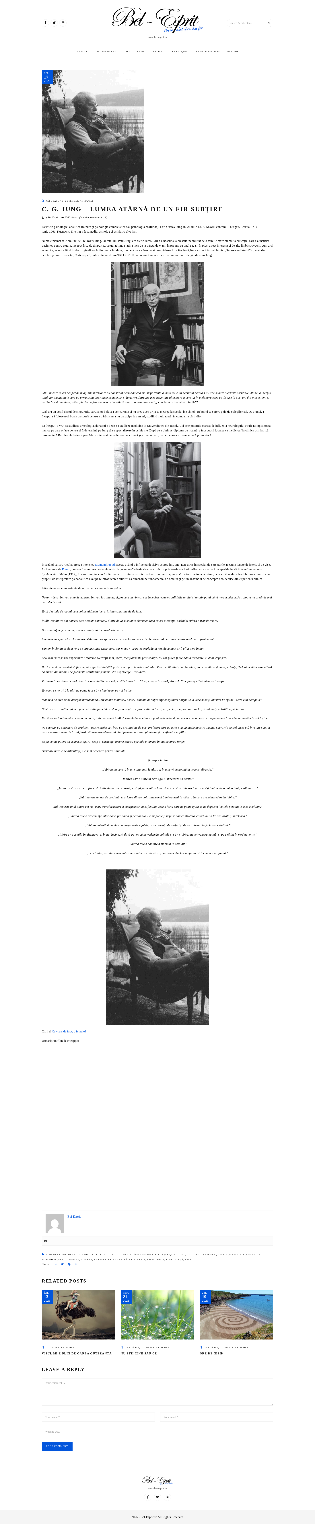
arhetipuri (90, 1254)
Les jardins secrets (207, 51)
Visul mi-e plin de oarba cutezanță (77, 1353)
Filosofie (49, 1259)
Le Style (157, 51)
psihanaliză (118, 1259)
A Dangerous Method (63, 1254)
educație (253, 1254)
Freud (65, 569)
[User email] (45, 1241)
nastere (100, 1259)
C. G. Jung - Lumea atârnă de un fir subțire (135, 1254)
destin (222, 1254)
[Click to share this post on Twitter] (62, 1264)
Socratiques (179, 51)
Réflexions (54, 201)
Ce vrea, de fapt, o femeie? (69, 1031)
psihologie (155, 1259)
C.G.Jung (178, 1254)
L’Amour (82, 51)
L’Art (126, 51)
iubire (74, 1259)
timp (169, 1259)
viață (178, 1259)
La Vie (140, 51)
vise (188, 1259)
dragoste (237, 1254)
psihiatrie (137, 1259)
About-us (232, 51)
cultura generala (201, 1254)
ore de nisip (211, 1353)
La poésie (132, 1347)
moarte (86, 1259)
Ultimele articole (79, 201)
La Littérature (105, 51)
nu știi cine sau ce (139, 1353)
